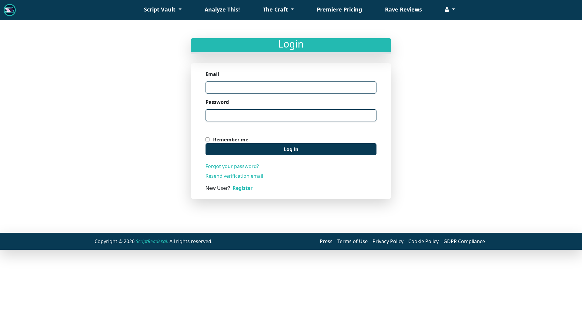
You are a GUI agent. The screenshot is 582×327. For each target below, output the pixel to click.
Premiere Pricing (339, 9)
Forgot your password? (232, 166)
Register (242, 188)
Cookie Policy (423, 241)
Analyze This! (222, 9)
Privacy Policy (388, 241)
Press (326, 241)
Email (212, 74)
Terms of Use (352, 241)
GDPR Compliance (464, 241)
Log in (291, 149)
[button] (450, 10)
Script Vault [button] (160, 9)
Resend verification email (234, 176)
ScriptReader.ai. (152, 241)
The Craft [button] (276, 9)
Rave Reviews (403, 9)
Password (217, 102)
